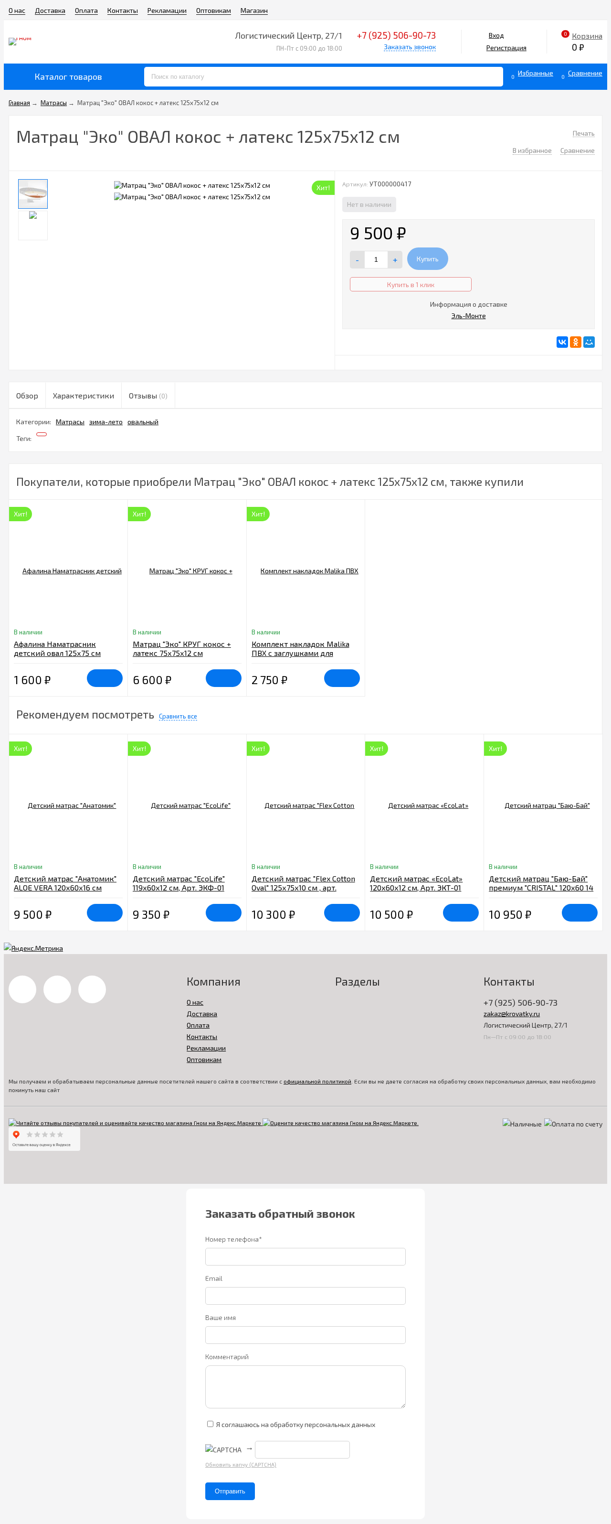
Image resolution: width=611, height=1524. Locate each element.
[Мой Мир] (589, 342)
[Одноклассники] (575, 342)
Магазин (254, 10)
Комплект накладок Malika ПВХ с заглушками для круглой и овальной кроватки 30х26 (300, 657)
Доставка (50, 10)
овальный (142, 422)
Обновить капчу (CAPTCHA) (240, 1464)
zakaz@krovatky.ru (512, 1013)
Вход (496, 35)
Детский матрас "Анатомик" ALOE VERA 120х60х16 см (65, 883)
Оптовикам (213, 10)
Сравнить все (178, 716)
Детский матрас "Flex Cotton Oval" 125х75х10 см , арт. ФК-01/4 (303, 887)
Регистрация (506, 47)
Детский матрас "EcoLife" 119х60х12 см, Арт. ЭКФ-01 (179, 883)
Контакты (122, 10)
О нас (17, 10)
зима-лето (106, 422)
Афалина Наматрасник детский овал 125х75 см (57, 648)
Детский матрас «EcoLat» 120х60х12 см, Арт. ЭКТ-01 (416, 883)
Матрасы (70, 422)
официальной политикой (317, 1081)
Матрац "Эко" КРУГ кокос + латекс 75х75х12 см (182, 648)
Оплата (86, 10)
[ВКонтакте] (562, 342)
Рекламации (167, 10)
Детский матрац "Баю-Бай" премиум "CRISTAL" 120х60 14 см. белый (541, 887)
